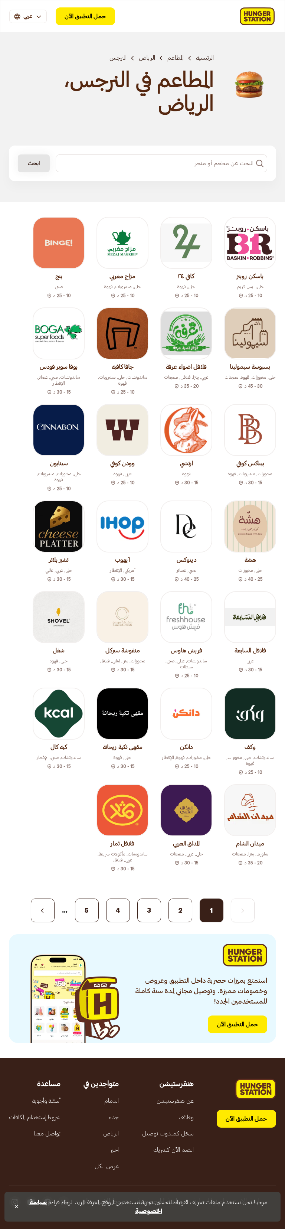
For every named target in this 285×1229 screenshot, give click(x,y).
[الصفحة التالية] (43, 910)
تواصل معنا (47, 1134)
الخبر (114, 1150)
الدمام (111, 1101)
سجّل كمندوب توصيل (168, 1134)
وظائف (186, 1117)
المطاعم (175, 58)
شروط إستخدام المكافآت (34, 1117)
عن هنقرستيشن (175, 1101)
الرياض (147, 58)
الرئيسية (205, 58)
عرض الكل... (105, 1166)
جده (114, 1117)
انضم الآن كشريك (173, 1150)
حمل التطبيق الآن (85, 16)
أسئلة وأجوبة (46, 1101)
